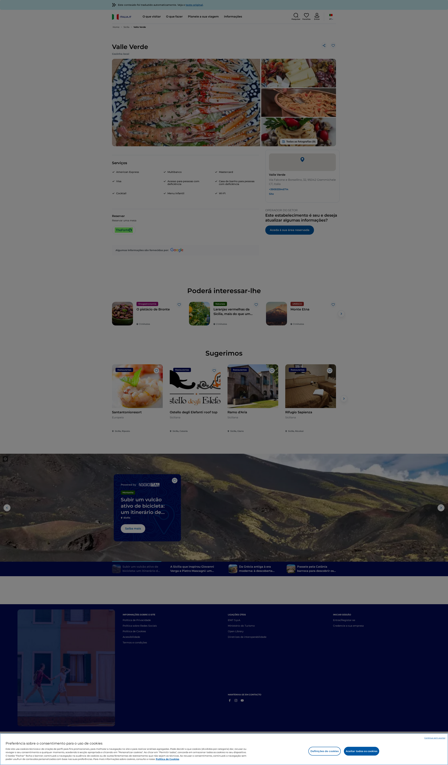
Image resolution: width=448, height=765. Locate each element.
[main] (224, 749)
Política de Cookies (167, 759)
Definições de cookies (324, 751)
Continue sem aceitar (434, 738)
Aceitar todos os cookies (361, 751)
